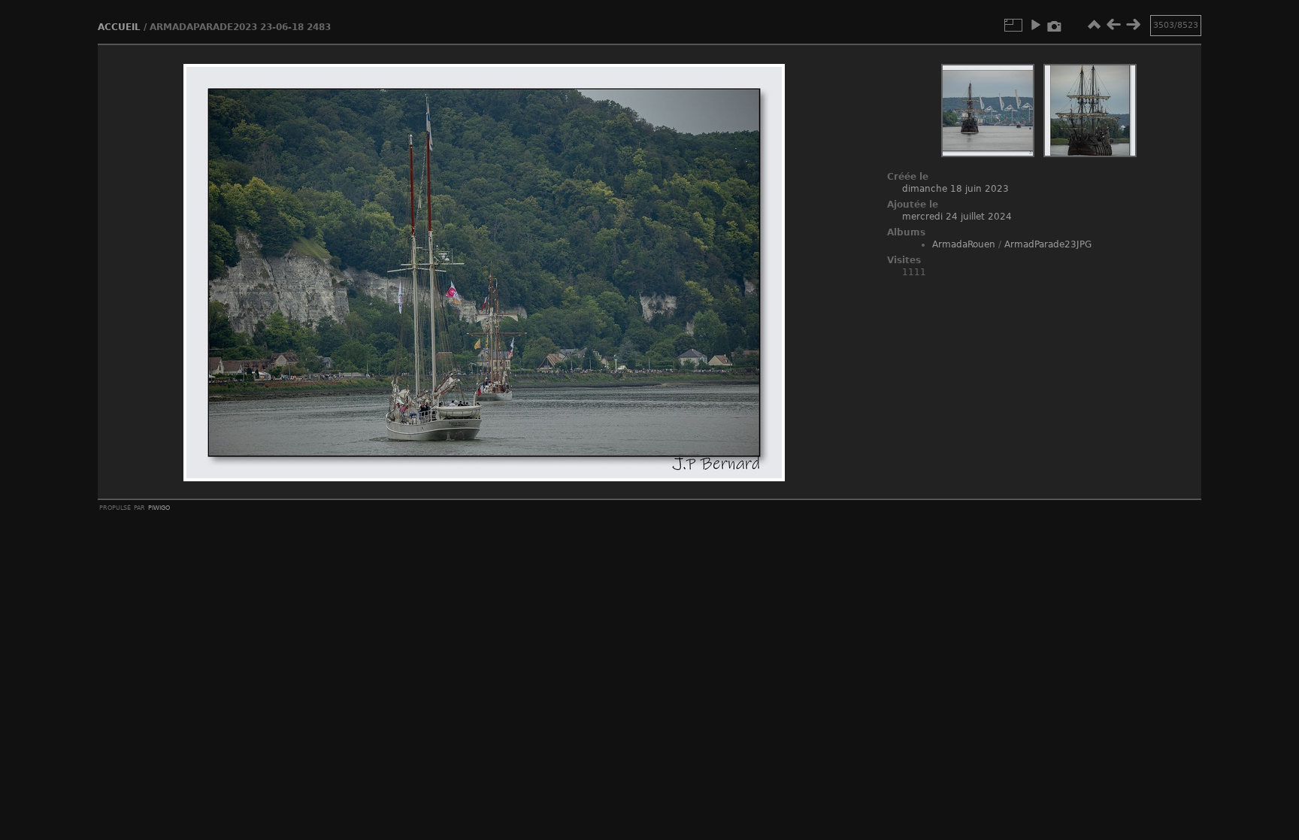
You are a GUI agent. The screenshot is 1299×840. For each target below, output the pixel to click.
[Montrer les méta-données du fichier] (1054, 25)
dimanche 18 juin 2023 (955, 188)
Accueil (119, 27)
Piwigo (159, 507)
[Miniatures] (1094, 25)
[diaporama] (1035, 25)
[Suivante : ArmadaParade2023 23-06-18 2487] (1133, 25)
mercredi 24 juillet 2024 (957, 216)
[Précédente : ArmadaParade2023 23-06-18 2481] (1113, 25)
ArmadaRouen (963, 244)
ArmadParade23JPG (1048, 244)
